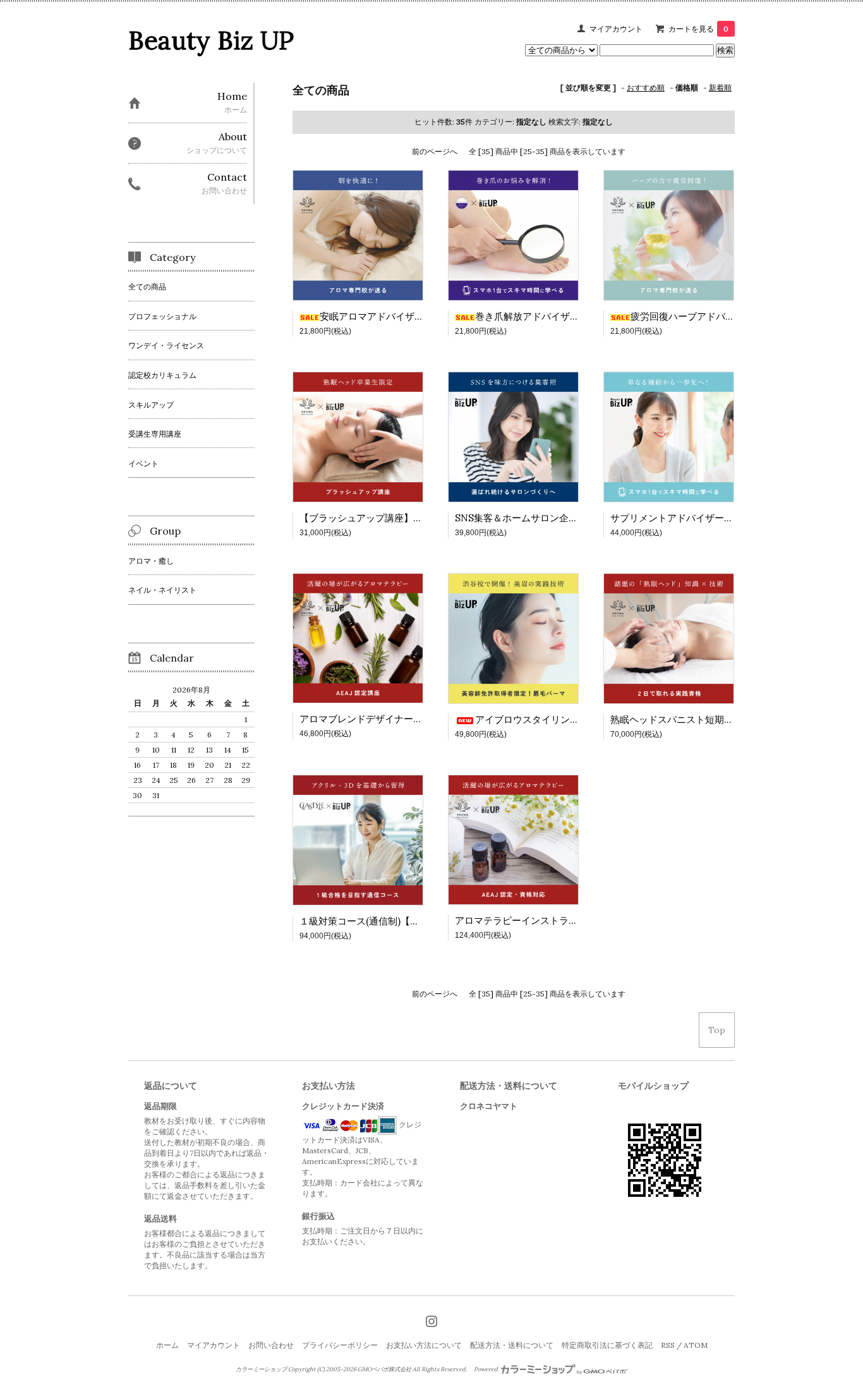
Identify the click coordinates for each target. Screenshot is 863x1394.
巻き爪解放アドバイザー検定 (536, 316)
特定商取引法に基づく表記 (607, 1345)
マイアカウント (616, 28)
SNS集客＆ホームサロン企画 (516, 518)
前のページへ (434, 151)
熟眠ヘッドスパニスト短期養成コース (690, 719)
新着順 (720, 87)
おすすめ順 (646, 87)
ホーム (167, 1345)
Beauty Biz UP (211, 40)
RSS (668, 1345)
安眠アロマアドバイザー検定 (381, 316)
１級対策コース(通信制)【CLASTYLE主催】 (393, 921)
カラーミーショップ (261, 1369)
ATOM (696, 1345)
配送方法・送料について (511, 1345)
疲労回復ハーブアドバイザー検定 (702, 316)
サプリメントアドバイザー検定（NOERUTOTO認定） (726, 518)
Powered (486, 1369)
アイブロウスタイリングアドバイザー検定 (565, 719)
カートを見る (698, 28)
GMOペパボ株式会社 (384, 1369)
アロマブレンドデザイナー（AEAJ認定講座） (395, 719)
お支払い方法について (424, 1345)
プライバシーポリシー (340, 1345)
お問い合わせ (271, 1345)
